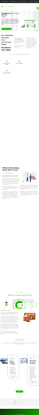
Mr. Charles (14, 306)
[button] (38, 8)
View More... (26, 308)
